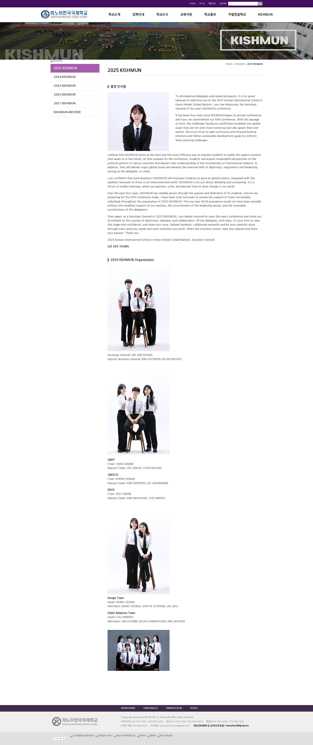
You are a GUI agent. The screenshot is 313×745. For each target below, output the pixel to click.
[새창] (82, 734)
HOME (192, 3)
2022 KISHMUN (64, 94)
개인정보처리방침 (128, 708)
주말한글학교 (237, 14)
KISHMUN (265, 14)
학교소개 (114, 14)
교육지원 (186, 14)
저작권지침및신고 (150, 708)
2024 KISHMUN (64, 76)
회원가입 (212, 3)
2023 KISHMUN (64, 85)
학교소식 (162, 14)
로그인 (202, 3)
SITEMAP (223, 3)
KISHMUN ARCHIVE (67, 112)
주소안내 (193, 708)
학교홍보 (210, 14)
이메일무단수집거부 (174, 708)
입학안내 (138, 14)
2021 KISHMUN (64, 103)
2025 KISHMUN (65, 68)
